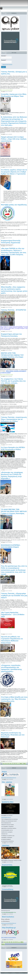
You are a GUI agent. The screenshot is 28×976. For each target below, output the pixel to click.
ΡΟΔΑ (4, 772)
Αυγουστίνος (7, 865)
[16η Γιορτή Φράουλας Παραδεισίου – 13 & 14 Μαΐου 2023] (7, 627)
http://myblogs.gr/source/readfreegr (8, 937)
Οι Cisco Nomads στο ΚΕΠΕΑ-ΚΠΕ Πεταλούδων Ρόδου (13, 448)
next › (21, 763)
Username (3, 55)
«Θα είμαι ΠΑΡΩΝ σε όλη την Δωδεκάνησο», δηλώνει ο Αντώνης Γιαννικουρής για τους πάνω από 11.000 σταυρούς (13, 251)
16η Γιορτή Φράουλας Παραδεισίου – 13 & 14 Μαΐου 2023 (12, 615)
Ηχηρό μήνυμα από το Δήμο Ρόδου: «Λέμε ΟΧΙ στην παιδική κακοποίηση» (13, 139)
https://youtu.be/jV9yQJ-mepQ (6, 374)
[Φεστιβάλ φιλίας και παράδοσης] (7, 220)
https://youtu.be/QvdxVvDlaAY (6, 89)
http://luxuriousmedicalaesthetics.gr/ (8, 923)
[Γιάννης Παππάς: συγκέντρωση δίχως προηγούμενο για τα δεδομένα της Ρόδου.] (7, 431)
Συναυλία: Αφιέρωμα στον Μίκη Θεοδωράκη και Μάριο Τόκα (13, 95)
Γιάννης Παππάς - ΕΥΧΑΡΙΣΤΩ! (13, 310)
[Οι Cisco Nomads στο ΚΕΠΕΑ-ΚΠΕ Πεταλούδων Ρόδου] (7, 456)
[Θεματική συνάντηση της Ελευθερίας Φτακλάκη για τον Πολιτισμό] (7, 748)
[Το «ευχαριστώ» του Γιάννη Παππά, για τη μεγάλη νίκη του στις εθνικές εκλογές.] (7, 398)
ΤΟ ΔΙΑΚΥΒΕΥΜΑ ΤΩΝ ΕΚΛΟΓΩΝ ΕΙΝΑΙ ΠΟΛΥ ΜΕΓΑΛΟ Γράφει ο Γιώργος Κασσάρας (14, 511)
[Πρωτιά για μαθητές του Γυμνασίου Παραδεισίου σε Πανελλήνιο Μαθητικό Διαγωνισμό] (7, 651)
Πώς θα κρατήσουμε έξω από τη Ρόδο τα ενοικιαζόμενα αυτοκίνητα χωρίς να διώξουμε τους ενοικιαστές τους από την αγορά (14, 570)
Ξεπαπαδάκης (7, 889)
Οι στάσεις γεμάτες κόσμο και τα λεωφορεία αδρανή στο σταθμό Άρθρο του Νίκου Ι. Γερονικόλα (14, 172)
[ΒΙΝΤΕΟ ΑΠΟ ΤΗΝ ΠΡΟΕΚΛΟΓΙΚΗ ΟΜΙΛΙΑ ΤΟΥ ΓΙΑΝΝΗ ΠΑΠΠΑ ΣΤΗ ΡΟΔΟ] (7, 367)
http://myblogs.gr (9, 928)
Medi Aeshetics (8, 917)
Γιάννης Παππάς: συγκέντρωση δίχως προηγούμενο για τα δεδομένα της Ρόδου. (14, 419)
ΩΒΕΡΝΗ (5, 846)
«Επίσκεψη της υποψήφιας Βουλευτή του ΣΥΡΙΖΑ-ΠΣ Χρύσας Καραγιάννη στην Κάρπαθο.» (12, 475)
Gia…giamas (7, 782)
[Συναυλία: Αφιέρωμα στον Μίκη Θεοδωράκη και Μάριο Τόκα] (5, 111)
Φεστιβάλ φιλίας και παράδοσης (14, 205)
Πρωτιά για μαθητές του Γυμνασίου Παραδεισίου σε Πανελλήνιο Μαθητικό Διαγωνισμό (12, 640)
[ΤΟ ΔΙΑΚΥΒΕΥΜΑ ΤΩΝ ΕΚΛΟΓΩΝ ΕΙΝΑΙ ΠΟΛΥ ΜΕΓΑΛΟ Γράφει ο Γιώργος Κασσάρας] (6, 528)
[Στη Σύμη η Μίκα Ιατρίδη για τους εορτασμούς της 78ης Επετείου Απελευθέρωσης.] (5, 716)
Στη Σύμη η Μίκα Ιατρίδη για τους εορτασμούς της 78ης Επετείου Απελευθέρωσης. (14, 699)
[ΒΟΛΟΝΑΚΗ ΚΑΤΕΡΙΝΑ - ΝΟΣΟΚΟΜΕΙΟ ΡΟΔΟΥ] (5, 562)
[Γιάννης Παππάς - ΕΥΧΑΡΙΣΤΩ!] (7, 325)
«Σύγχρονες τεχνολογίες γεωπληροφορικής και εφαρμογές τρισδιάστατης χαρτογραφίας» (11, 668)
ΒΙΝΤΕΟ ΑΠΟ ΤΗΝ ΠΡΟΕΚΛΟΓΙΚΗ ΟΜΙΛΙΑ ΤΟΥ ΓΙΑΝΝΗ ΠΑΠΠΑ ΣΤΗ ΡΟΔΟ (12, 355)
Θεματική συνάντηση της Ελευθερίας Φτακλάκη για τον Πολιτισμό (12, 735)
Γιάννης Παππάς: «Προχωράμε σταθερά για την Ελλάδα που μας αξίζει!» (14, 596)
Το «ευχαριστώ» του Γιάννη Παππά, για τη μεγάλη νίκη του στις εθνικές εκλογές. (13, 381)
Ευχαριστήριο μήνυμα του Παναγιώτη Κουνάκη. (11, 335)
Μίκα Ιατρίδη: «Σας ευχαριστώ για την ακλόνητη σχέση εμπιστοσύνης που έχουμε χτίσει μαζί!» (14, 290)
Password (3, 60)
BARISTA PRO (7, 802)
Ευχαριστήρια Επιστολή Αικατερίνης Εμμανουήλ (10, 242)
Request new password (7, 64)
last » (25, 763)
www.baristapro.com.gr (6, 817)
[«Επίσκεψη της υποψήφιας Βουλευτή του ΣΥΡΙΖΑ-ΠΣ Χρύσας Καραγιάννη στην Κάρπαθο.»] (5, 493)
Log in (4, 91)
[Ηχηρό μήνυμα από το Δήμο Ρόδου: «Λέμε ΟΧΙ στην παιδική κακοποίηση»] (5, 156)
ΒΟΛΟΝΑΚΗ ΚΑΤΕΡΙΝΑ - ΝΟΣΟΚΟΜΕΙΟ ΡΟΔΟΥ (11, 546)
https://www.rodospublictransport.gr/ (8, 777)
